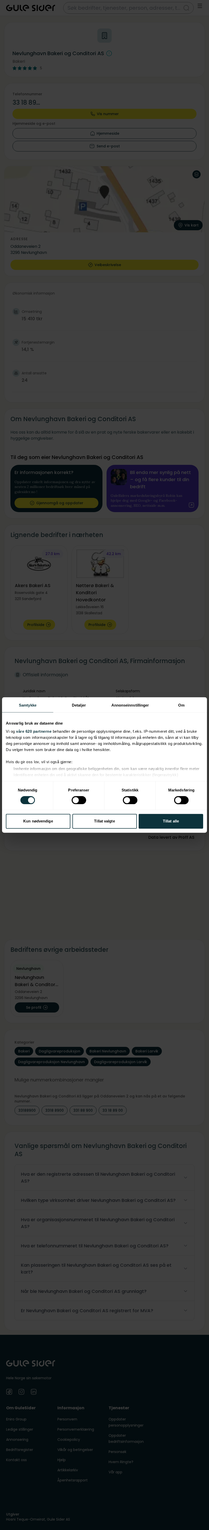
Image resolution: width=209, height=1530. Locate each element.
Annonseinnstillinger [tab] (130, 705)
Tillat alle (171, 821)
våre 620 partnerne (33, 731)
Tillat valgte (104, 821)
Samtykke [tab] (27, 705)
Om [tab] (181, 705)
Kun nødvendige (38, 821)
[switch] (79, 800)
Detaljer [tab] (79, 705)
